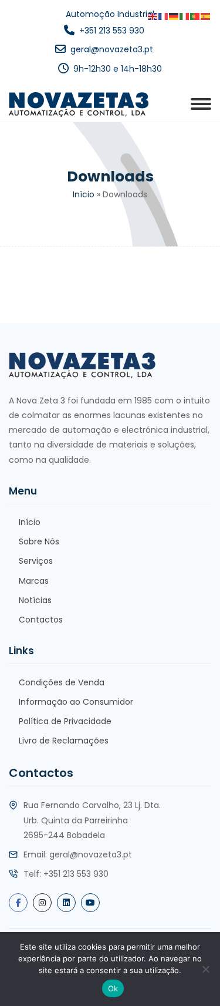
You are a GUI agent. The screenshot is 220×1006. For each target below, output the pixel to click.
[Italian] (185, 16)
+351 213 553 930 (111, 30)
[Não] (205, 969)
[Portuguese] (195, 16)
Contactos (41, 619)
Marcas (34, 581)
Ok (113, 988)
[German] (174, 16)
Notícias (35, 600)
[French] (163, 16)
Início (83, 194)
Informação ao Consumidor (76, 702)
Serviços (36, 561)
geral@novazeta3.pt (111, 49)
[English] (153, 16)
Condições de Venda (61, 682)
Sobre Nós (39, 541)
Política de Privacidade (65, 721)
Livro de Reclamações (64, 740)
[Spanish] (206, 16)
